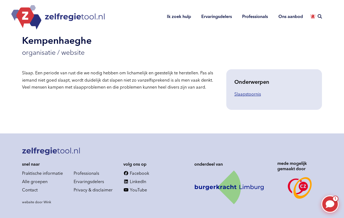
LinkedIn (137, 181)
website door (36, 202)
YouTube (138, 189)
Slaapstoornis (247, 94)
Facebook (139, 173)
